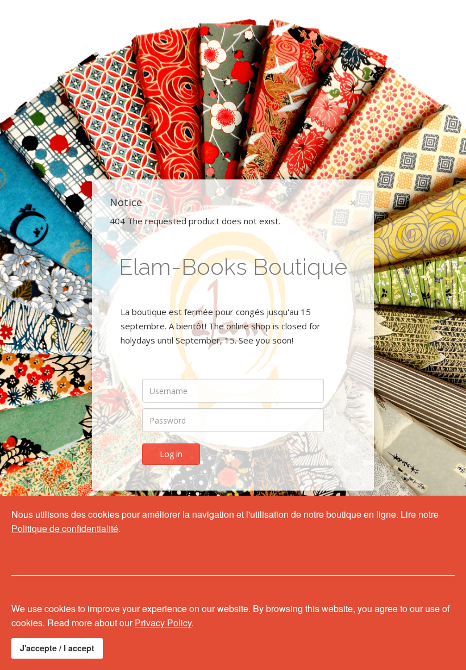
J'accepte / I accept (57, 648)
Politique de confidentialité (64, 528)
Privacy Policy (163, 622)
